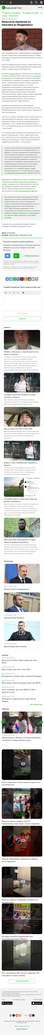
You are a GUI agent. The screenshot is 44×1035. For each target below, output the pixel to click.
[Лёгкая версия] (10, 2)
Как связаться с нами (19, 999)
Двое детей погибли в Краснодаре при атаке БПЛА (19, 661)
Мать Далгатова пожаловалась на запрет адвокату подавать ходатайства (20, 540)
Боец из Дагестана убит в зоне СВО (18, 428)
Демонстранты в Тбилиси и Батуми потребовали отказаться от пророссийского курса (21, 738)
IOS (32, 197)
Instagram (15, 213)
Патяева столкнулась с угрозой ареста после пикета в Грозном (21, 352)
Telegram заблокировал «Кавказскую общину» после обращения (20, 860)
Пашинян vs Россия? (31, 13)
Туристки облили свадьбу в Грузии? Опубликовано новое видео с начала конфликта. (21, 822)
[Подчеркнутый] (14, 293)
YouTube (8, 217)
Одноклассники (34, 213)
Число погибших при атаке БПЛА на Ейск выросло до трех (19, 690)
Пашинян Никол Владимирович (16, 589)
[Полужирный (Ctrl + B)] (6, 293)
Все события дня (36, 704)
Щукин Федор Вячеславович (15, 646)
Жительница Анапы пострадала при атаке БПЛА (21, 682)
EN (6, 2)
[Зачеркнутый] (18, 293)
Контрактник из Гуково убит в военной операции (21, 676)
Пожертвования (37, 999)
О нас (3, 999)
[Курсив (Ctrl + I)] (10, 293)
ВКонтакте (23, 213)
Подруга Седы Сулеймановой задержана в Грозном (20, 463)
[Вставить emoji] (23, 293)
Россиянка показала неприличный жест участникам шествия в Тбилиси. (17, 937)
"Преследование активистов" (27, 191)
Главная (4, 15)
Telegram (8, 206)
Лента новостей (13, 15)
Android (26, 197)
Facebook (7, 213)
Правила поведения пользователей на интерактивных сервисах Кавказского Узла (22, 1021)
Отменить (22, 319)
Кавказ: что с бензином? (12, 13)
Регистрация (22, 313)
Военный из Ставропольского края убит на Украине (19, 699)
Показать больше (21, 981)
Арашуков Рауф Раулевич (14, 617)
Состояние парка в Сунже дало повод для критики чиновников (20, 500)
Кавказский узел (15, 74)
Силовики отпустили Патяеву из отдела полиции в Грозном (20, 395)
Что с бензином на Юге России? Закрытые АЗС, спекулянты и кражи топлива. (21, 974)
